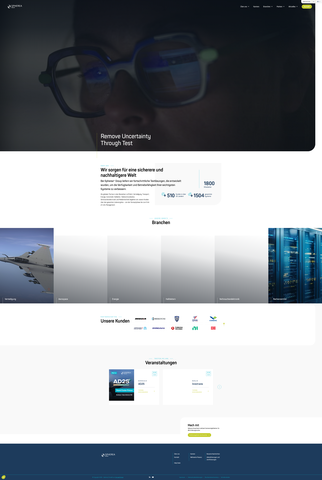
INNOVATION (306, 1)
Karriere (256, 6)
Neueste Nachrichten (213, 454)
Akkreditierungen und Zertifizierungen (213, 458)
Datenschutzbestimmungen (195, 477)
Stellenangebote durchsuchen (198, 435)
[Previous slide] (102, 387)
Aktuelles (292, 6)
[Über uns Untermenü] (248, 6)
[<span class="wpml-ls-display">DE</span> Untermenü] (319, 1)
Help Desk (177, 463)
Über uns (243, 6)
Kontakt (307, 6)
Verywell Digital (119, 477)
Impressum (182, 477)
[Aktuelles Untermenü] (297, 6)
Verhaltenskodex (225, 477)
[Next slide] (219, 387)
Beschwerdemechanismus (212, 477)
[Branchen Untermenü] (272, 6)
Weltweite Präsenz (196, 457)
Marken (279, 6)
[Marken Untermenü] (284, 6)
